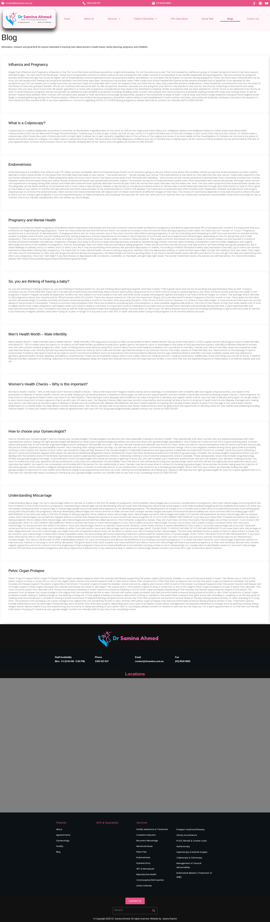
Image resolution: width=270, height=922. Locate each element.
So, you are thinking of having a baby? (38, 281)
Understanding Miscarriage (30, 495)
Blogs (230, 18)
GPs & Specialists (107, 822)
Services (112, 18)
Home (67, 18)
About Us (89, 18)
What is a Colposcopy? (26, 123)
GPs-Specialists (179, 18)
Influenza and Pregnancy (28, 64)
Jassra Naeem (169, 918)
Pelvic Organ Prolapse (26, 571)
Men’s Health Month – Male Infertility (37, 334)
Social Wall (207, 18)
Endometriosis (19, 164)
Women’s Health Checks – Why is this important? (48, 384)
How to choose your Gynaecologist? (37, 431)
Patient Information (144, 18)
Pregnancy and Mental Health (32, 220)
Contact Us (253, 18)
